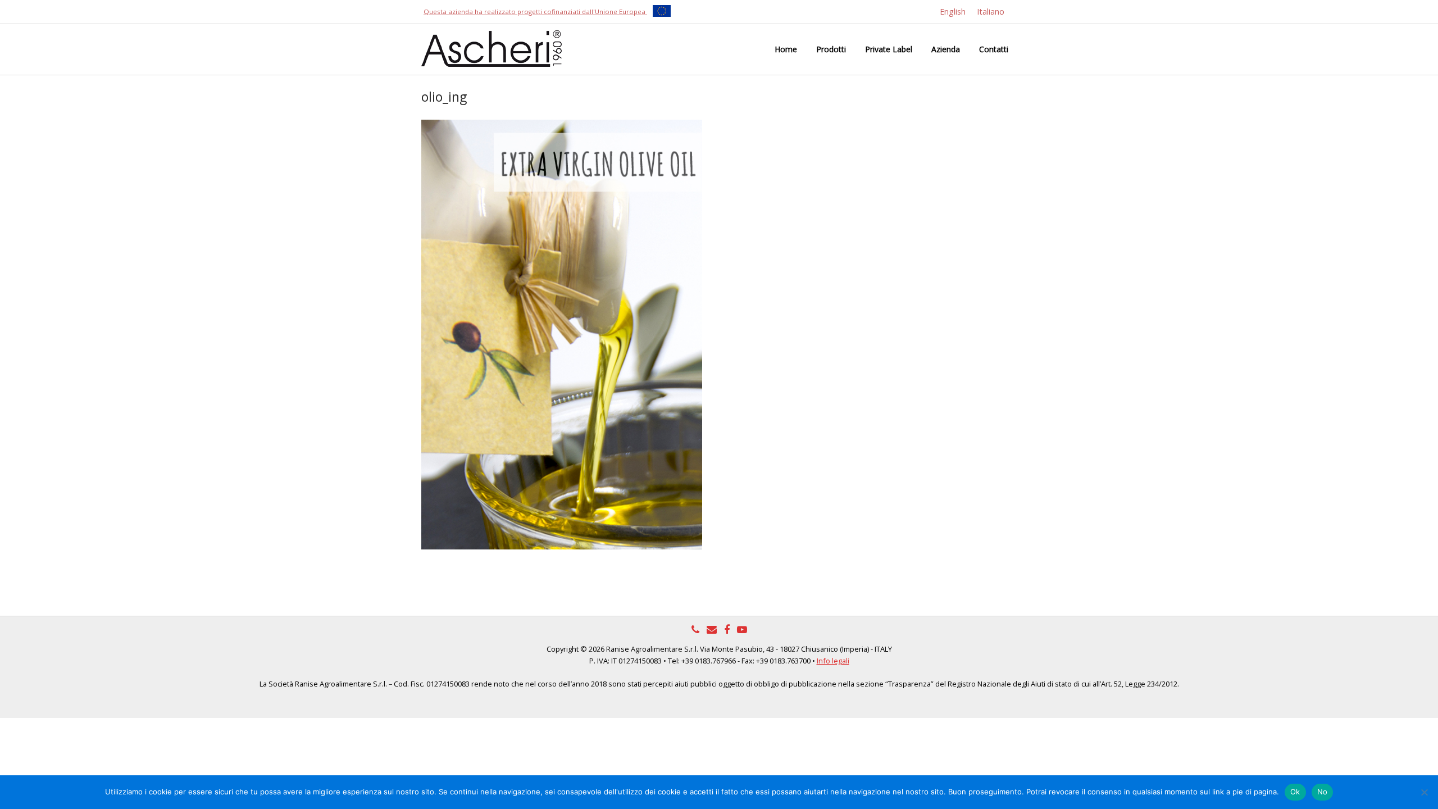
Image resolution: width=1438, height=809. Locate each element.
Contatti (993, 49)
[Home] (491, 47)
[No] (1424, 792)
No (1322, 791)
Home (786, 49)
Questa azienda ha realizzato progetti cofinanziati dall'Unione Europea (535, 11)
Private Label (888, 49)
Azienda (945, 49)
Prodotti (831, 49)
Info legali (833, 661)
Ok (1295, 791)
